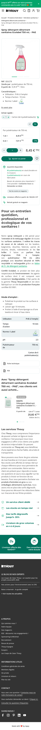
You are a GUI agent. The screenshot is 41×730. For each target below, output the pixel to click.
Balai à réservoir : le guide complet (14, 589)
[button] (3, 10)
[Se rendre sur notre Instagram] (8, 715)
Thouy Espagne (7, 647)
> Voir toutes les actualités (11, 594)
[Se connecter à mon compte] (33, 10)
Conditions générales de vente (13, 666)
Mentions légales (7, 670)
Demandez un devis (14, 186)
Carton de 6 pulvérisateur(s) (24, 117)
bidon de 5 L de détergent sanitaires (20, 264)
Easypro (4, 650)
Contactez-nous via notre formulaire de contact (18, 693)
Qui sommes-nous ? (8, 623)
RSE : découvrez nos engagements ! (14, 633)
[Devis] (29, 10)
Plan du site (5, 679)
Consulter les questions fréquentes (14, 703)
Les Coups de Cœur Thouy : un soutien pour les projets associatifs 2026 (19, 579)
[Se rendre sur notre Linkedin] (19, 715)
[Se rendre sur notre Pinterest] (13, 715)
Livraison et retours (8, 676)
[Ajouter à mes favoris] (37, 158)
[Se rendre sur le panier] (38, 10)
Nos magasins (6, 630)
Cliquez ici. (34, 699)
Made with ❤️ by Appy (20, 726)
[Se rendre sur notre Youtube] (24, 715)
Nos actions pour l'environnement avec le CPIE (19, 584)
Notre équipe (6, 627)
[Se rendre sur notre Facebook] (2, 715)
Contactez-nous (25, 184)
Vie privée (5, 673)
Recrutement (6, 640)
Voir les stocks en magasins (18, 191)
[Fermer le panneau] (39, 4)
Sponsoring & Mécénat (10, 637)
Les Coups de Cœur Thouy (11, 653)
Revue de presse (7, 643)
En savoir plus (6, 107)
